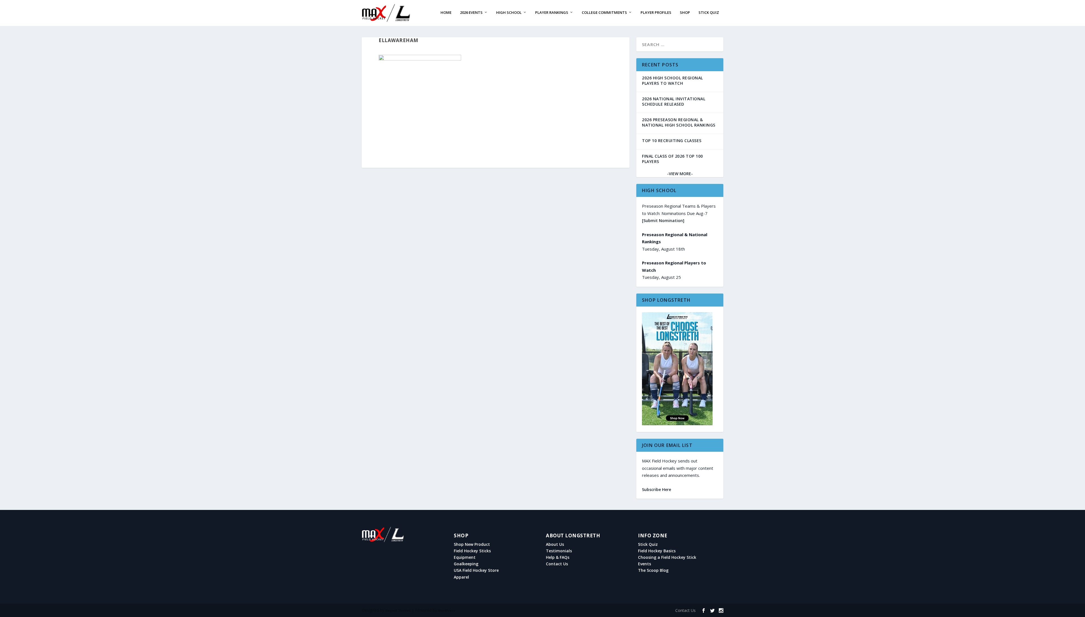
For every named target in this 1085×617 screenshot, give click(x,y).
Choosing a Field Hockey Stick (667, 557)
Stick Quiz (708, 12)
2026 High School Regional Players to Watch (672, 80)
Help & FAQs (557, 557)
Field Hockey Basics (657, 550)
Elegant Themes (398, 610)
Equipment (465, 557)
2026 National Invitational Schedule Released (673, 101)
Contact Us (557, 563)
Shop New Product (472, 544)
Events (644, 563)
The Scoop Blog (653, 570)
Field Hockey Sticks (472, 550)
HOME (446, 12)
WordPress (446, 610)
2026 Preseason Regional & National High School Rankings (678, 122)
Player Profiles (656, 12)
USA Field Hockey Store (476, 570)
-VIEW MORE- (680, 173)
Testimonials (559, 550)
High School (509, 12)
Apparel (461, 577)
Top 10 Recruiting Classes (672, 140)
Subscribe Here (656, 489)
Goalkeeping (466, 563)
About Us (555, 544)
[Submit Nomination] (663, 220)
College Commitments (604, 12)
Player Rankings (551, 12)
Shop (685, 12)
